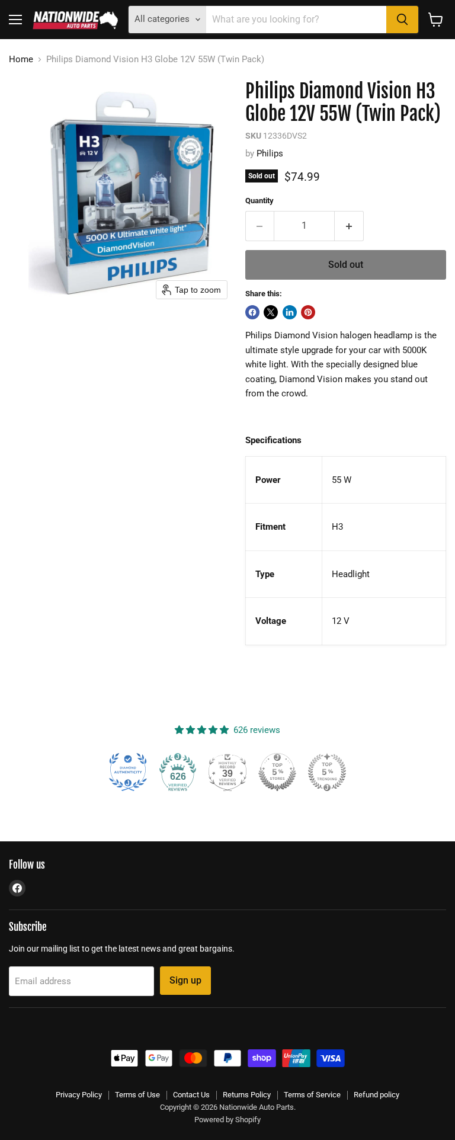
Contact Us (191, 1094)
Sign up (185, 980)
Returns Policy (247, 1094)
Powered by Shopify (227, 1119)
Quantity (259, 200)
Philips (270, 153)
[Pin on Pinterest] (308, 312)
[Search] (402, 19)
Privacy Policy (79, 1094)
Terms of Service (312, 1094)
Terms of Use (137, 1094)
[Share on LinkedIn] (290, 312)
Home (21, 60)
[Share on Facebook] (252, 312)
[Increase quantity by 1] (349, 226)
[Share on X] (271, 312)
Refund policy (376, 1094)
